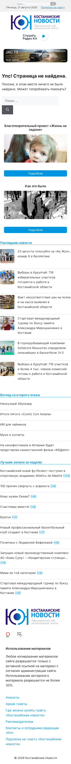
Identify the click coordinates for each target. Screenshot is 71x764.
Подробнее (35, 173)
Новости (12, 697)
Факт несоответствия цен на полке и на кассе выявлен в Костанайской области (44, 302)
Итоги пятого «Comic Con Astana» (25, 414)
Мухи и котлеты (12, 435)
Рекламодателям (19, 722)
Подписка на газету (53, 7)
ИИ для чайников (13, 424)
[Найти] (53, 3)
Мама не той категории (18, 573)
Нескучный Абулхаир (16, 404)
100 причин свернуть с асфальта (24, 486)
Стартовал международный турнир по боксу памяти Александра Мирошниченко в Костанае (34, 588)
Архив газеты (16, 704)
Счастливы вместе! (14, 507)
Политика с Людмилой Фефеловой (26, 542)
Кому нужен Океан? (15, 496)
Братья (5, 517)
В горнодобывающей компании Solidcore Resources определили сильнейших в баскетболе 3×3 (42, 347)
